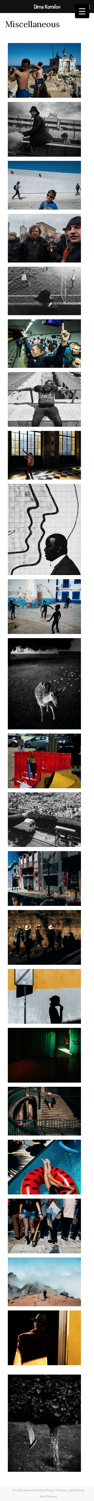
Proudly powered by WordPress (33, 1490)
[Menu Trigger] (82, 11)
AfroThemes (48, 1496)
